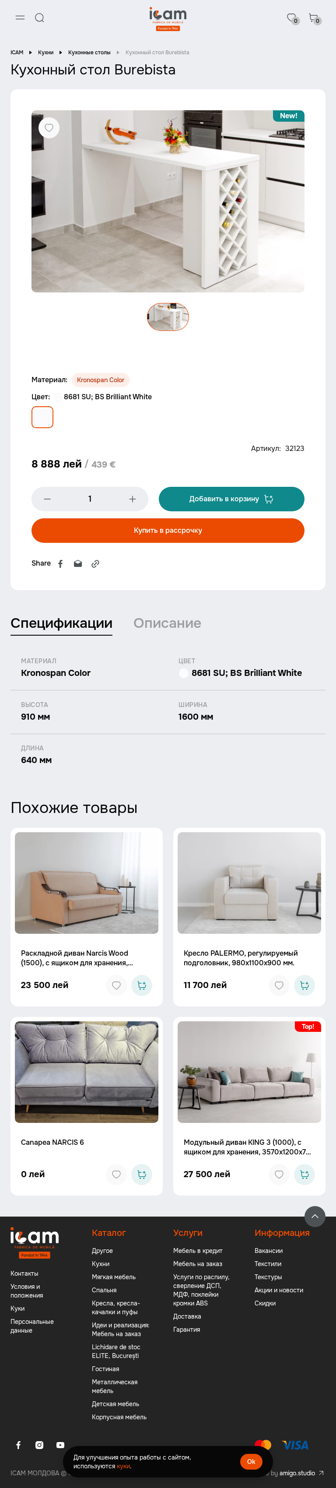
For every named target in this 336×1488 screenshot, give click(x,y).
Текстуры (268, 1277)
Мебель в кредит (198, 1251)
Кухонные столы (89, 52)
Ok (251, 1462)
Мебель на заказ (197, 1264)
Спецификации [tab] (61, 623)
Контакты (24, 1273)
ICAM (16, 52)
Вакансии (269, 1251)
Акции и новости (279, 1290)
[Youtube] (60, 1445)
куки (123, 1466)
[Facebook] (60, 564)
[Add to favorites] (116, 985)
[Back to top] (315, 1216)
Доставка (187, 1316)
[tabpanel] (168, 711)
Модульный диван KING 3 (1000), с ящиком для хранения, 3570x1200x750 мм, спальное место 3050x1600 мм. (249, 1152)
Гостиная (105, 1369)
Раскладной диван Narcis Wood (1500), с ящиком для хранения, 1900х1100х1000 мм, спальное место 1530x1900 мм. (83, 968)
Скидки (265, 1303)
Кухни (45, 52)
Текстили (268, 1264)
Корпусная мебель (119, 1417)
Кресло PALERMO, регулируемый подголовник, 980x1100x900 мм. (241, 958)
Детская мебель (115, 1404)
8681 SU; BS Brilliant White (108, 396)
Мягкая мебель (114, 1277)
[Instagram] (39, 1445)
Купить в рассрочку (168, 530)
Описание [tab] (167, 623)
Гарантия (186, 1329)
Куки (17, 1308)
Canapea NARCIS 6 (52, 1142)
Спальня (104, 1290)
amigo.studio (297, 1473)
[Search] (39, 17)
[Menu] (20, 17)
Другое (102, 1251)
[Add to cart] (141, 985)
